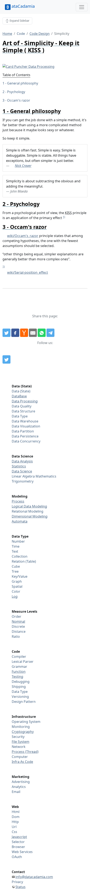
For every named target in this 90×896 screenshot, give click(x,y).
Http (15, 821)
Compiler (19, 656)
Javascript (19, 836)
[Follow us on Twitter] (6, 359)
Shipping (19, 686)
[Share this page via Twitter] (6, 333)
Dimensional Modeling (30, 516)
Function (19, 671)
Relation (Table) (24, 561)
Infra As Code (22, 761)
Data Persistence (25, 436)
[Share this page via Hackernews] (24, 333)
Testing (17, 676)
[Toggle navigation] (81, 7)
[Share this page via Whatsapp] (42, 333)
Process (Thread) (25, 751)
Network (19, 746)
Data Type (20, 416)
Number (18, 541)
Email (16, 791)
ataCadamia (23, 6)
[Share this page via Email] (33, 333)
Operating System (26, 721)
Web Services (22, 851)
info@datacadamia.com (34, 877)
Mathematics (46, 476)
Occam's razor (18, 100)
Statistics (19, 466)
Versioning (20, 696)
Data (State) (21, 391)
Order (16, 616)
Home (7, 33)
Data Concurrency (26, 441)
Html (15, 811)
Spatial (17, 586)
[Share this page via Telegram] (50, 333)
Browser (18, 846)
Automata (19, 521)
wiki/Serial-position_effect (27, 272)
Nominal (18, 621)
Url (14, 826)
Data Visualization (26, 426)
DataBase (19, 396)
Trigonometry (22, 481)
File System (20, 741)
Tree (15, 571)
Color (16, 591)
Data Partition (23, 431)
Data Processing (25, 401)
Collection (19, 556)
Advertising (21, 781)
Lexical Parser (22, 661)
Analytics (19, 786)
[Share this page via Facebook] (15, 333)
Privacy (17, 882)
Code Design (40, 33)
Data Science (22, 471)
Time (15, 546)
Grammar (19, 666)
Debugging (21, 681)
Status (20, 887)
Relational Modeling (27, 511)
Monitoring (21, 726)
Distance (19, 631)
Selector (18, 841)
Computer (20, 756)
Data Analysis (22, 461)
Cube (16, 566)
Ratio (16, 636)
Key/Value (19, 576)
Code (21, 33)
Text (15, 551)
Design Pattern (24, 701)
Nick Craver (23, 165)
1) (64, 217)
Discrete (18, 626)
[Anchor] (63, 111)
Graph (17, 581)
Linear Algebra (23, 476)
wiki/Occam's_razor (22, 235)
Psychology (16, 91)
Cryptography (23, 731)
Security (18, 736)
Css (14, 831)
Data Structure (23, 411)
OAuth (17, 856)
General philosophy (22, 83)
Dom (15, 816)
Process (18, 501)
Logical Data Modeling (29, 506)
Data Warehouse (25, 421)
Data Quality (21, 406)
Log (15, 596)
